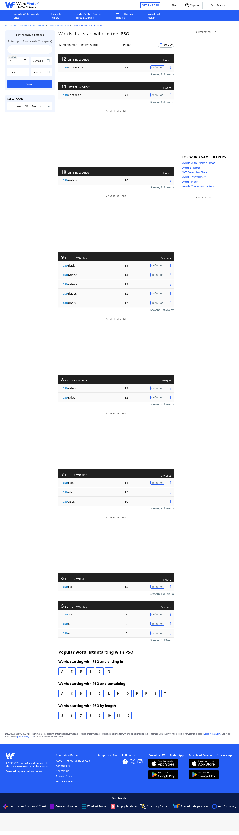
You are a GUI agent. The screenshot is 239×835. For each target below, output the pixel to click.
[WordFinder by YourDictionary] (22, 5)
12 (127, 715)
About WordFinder (67, 755)
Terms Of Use (64, 781)
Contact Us (62, 771)
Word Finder (10, 25)
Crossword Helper (66, 806)
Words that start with (59, 25)
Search (30, 84)
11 (118, 715)
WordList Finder (97, 806)
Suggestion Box (107, 755)
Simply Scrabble (127, 806)
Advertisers (63, 766)
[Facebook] (125, 762)
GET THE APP (150, 5)
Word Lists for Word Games (32, 25)
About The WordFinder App (73, 760)
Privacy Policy (64, 776)
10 (109, 715)
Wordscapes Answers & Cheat (27, 806)
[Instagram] (140, 762)
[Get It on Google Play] (163, 775)
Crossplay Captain (158, 806)
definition (157, 67)
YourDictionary (227, 806)
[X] (133, 762)
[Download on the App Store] (163, 764)
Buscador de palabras (194, 806)
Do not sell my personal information (24, 771)
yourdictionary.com (212, 734)
